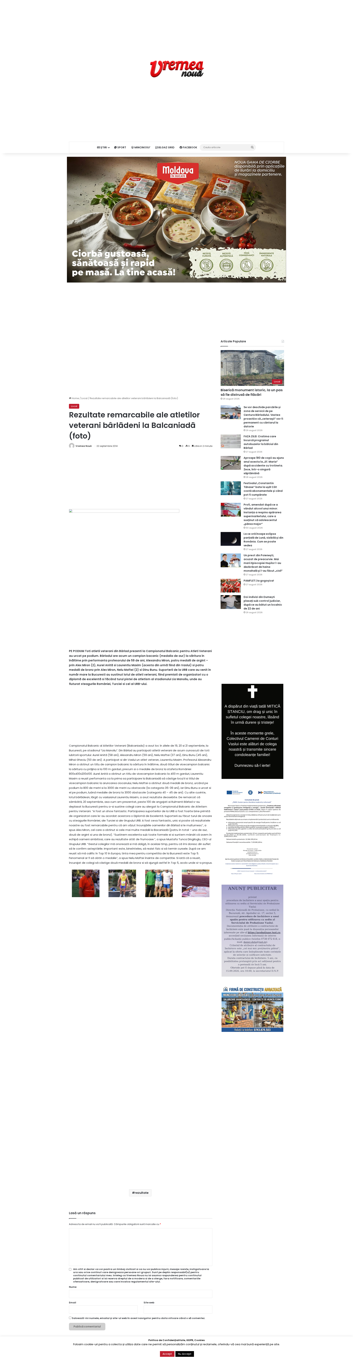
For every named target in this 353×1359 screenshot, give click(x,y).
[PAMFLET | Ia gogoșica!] (231, 586)
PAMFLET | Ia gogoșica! (259, 580)
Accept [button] (167, 1354)
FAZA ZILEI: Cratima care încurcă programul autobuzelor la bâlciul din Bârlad (261, 442)
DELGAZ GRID (165, 147)
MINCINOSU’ (142, 147)
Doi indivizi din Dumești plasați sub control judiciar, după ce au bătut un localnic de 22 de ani (263, 602)
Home (75, 398)
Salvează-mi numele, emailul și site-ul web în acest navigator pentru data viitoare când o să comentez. (138, 1318)
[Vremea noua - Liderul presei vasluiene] (176, 69)
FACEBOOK (189, 147)
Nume (72, 1287)
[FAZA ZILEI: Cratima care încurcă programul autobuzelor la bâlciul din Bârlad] (231, 441)
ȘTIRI (103, 147)
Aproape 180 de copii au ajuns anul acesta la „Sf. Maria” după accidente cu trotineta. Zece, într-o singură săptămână (264, 465)
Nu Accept (184, 1354)
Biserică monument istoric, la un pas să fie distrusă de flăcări (252, 392)
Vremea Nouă (84, 446)
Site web (149, 1302)
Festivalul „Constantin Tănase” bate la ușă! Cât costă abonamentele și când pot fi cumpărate (263, 489)
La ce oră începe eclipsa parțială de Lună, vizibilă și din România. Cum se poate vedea (263, 539)
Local (84, 398)
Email (72, 1302)
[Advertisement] (176, 25)
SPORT (121, 147)
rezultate (142, 1193)
